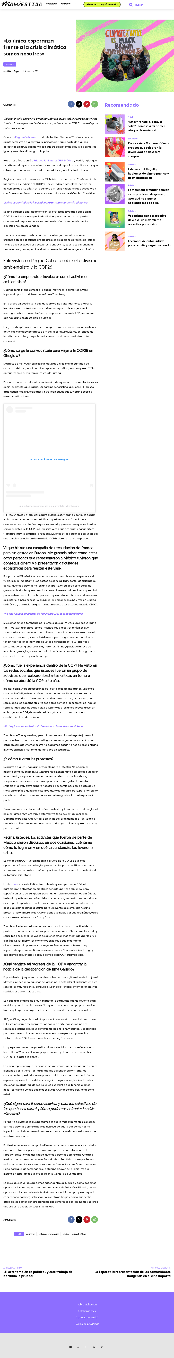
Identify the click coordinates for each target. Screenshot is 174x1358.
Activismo (9, 64)
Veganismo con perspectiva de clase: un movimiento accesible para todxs (147, 220)
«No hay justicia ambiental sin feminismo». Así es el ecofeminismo (43, 613)
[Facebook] (71, 104)
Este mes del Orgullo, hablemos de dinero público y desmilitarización (148, 173)
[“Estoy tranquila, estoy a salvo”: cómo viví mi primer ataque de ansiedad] (115, 124)
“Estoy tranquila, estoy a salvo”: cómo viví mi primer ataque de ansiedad (146, 126)
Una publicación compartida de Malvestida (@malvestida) (49, 506)
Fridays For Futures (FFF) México (53, 160)
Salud (130, 117)
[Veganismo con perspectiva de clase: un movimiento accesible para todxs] (115, 218)
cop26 (66, 1234)
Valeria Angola (13, 71)
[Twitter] (94, 1347)
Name (14, 884)
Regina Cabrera (25, 137)
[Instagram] (70, 1347)
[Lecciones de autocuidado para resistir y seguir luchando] (115, 241)
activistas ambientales (49, 1234)
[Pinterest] (86, 104)
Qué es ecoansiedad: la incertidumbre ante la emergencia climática (45, 202)
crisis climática (78, 1234)
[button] (134, 4)
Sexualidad (132, 138)
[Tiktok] (78, 1347)
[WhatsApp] (94, 104)
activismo (30, 1234)
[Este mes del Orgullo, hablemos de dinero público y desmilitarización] (115, 172)
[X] (79, 104)
